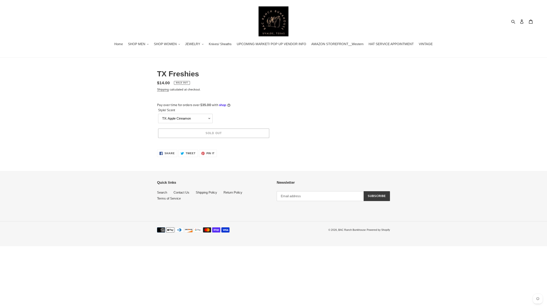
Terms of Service (169, 198)
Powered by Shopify (378, 229)
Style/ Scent (166, 110)
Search (162, 192)
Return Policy (233, 192)
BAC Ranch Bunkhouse (352, 229)
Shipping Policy (206, 192)
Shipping (163, 89)
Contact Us (181, 192)
